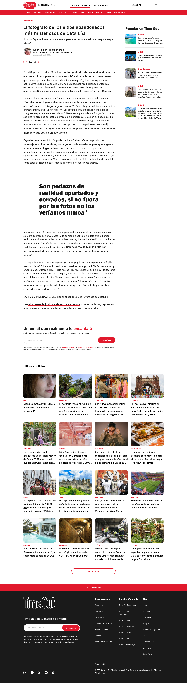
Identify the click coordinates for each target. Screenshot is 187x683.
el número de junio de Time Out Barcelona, (54, 304)
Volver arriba (96, 588)
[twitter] (39, 672)
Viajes (109, 13)
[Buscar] (148, 5)
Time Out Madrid (126, 621)
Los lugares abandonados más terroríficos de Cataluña (78, 297)
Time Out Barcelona (127, 605)
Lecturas (146, 605)
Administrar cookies (103, 642)
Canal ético (99, 636)
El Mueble (147, 618)
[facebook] (32, 672)
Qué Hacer (37, 13)
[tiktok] (53, 672)
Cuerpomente (148, 642)
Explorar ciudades (80, 6)
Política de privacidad (104, 624)
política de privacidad (86, 348)
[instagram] (24, 672)
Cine (82, 13)
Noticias (28, 13)
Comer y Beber (50, 13)
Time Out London (126, 627)
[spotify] (46, 672)
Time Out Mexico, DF (127, 645)
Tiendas (90, 13)
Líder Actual (148, 648)
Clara (145, 636)
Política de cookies (103, 630)
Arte (60, 13)
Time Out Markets (101, 6)
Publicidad (99, 612)
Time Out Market (120, 13)
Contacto (99, 605)
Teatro (67, 13)
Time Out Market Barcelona (126, 613)
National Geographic (151, 630)
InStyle (146, 624)
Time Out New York (127, 633)
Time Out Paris (125, 639)
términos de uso (68, 348)
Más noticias (93, 572)
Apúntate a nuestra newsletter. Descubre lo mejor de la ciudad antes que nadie (57, 333)
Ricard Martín (56, 49)
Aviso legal (99, 618)
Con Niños (100, 13)
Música (75, 13)
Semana (146, 612)
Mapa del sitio (100, 664)
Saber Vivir (147, 654)
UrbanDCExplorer (53, 72)
